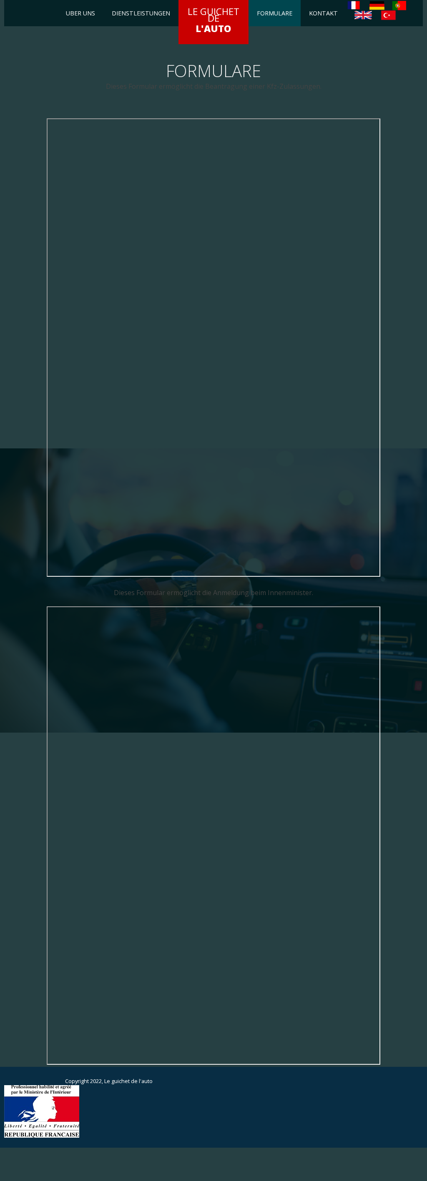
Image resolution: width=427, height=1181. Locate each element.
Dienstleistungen (141, 13)
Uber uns (80, 13)
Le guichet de (213, 20)
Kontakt (323, 13)
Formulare (274, 13)
